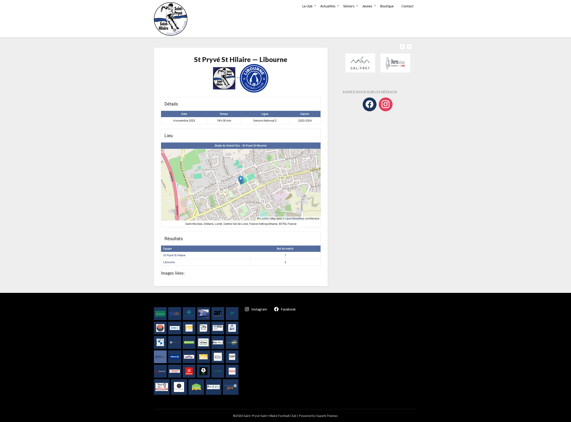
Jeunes (367, 6)
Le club (307, 6)
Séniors (348, 6)
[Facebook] (370, 104)
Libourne (169, 262)
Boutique (387, 6)
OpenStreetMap (294, 218)
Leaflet (264, 218)
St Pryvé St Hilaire (174, 255)
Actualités (327, 6)
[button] (241, 180)
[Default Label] (386, 104)
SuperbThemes (327, 416)
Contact (407, 6)
